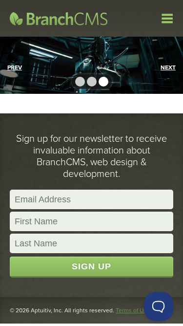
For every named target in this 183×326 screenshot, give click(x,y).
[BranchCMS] (58, 18)
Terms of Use (133, 310)
